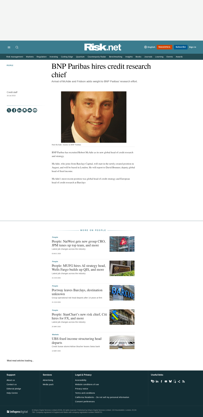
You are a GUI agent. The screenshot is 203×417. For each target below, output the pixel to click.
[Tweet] (9, 110)
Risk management (14, 57)
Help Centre (12, 393)
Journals (148, 57)
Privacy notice (81, 388)
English (151, 47)
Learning (159, 57)
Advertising (48, 380)
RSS (183, 381)
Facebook (161, 381)
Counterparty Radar (97, 57)
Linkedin (157, 381)
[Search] (17, 47)
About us (11, 380)
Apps (174, 381)
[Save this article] (24, 110)
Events (170, 57)
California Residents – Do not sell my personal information (102, 397)
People (10, 65)
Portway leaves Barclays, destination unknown (77, 292)
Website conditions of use (87, 384)
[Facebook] (14, 110)
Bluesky (170, 381)
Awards (179, 57)
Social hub (179, 381)
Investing (54, 57)
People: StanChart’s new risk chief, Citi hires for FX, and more (79, 316)
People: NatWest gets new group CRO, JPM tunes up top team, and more (79, 243)
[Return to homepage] (103, 50)
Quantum (80, 57)
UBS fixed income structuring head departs (77, 340)
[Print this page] (35, 110)
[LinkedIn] (19, 110)
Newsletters (164, 47)
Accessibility (80, 380)
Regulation (42, 57)
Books (138, 57)
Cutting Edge (67, 57)
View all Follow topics (152, 381)
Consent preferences (85, 401)
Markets (30, 57)
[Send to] (29, 110)
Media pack (48, 384)
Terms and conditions (85, 393)
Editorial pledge (14, 388)
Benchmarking (115, 57)
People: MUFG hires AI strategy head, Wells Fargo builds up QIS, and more (79, 267)
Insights (129, 57)
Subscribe (181, 47)
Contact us (12, 384)
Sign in (192, 47)
